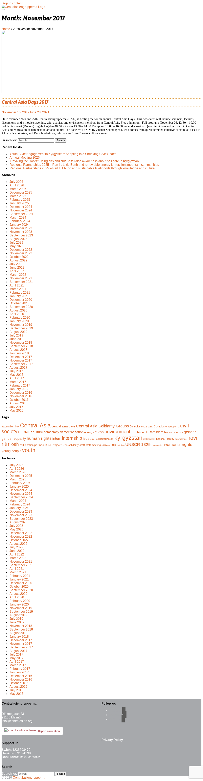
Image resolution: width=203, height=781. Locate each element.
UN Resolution (117, 445)
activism (6, 426)
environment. (118, 431)
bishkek (14, 426)
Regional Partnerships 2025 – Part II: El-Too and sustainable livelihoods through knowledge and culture (82, 168)
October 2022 (19, 256)
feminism (156, 432)
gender (190, 432)
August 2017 (18, 367)
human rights (39, 438)
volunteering (157, 445)
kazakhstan (106, 438)
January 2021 (19, 296)
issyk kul (94, 439)
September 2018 (21, 346)
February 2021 (20, 292)
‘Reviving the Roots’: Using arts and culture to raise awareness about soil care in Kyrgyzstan (74, 161)
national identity (165, 439)
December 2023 (21, 228)
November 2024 (21, 210)
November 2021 (21, 278)
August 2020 (18, 310)
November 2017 (21, 360)
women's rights (178, 444)
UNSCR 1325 (138, 444)
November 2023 (21, 231)
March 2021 (18, 289)
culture (38, 432)
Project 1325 (60, 444)
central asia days (63, 426)
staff (82, 444)
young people (11, 451)
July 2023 (16, 242)
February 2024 (20, 221)
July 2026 (16, 181)
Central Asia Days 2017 (25, 102)
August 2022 (18, 260)
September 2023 (21, 235)
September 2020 (21, 307)
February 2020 (20, 317)
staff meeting (93, 445)
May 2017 (16, 374)
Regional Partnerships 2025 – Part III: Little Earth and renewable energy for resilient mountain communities (84, 164)
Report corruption (49, 731)
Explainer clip (140, 432)
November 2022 (21, 253)
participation (27, 445)
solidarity (73, 445)
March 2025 (18, 196)
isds (86, 439)
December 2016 (21, 392)
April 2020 (17, 314)
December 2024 (21, 206)
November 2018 (21, 342)
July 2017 (16, 371)
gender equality (14, 439)
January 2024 (19, 224)
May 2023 (16, 246)
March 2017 (18, 382)
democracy (51, 432)
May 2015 (16, 410)
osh (15, 444)
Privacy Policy (112, 739)
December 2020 (21, 299)
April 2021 (17, 285)
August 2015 (18, 403)
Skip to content (12, 3)
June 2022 (17, 267)
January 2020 (19, 321)
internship (72, 438)
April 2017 (17, 378)
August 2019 (18, 332)
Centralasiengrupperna (166, 426)
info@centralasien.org (17, 721)
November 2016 (21, 396)
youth (28, 450)
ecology (89, 432)
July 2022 (16, 264)
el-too (99, 432)
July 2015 (16, 407)
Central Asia (35, 425)
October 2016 (19, 399)
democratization (71, 432)
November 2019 (21, 324)
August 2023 (18, 239)
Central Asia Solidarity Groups (102, 426)
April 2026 (17, 185)
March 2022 (18, 274)
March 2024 (18, 217)
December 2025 (21, 192)
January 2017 (19, 389)
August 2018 (18, 349)
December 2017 (21, 357)
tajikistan (106, 445)
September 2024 (21, 214)
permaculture (42, 444)
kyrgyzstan (128, 437)
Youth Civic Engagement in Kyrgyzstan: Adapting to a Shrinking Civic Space (63, 154)
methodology (149, 439)
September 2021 (21, 281)
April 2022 (17, 271)
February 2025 (20, 199)
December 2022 (21, 249)
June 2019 (17, 339)
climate (25, 431)
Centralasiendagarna (141, 426)
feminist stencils (173, 432)
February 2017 (20, 385)
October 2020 (19, 303)
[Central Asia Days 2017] (97, 92)
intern (56, 439)
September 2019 (21, 328)
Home (6, 29)
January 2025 (19, 203)
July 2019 (16, 335)
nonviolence (181, 439)
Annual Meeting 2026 (25, 157)
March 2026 (18, 189)
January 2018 (19, 353)
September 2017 (21, 364)
